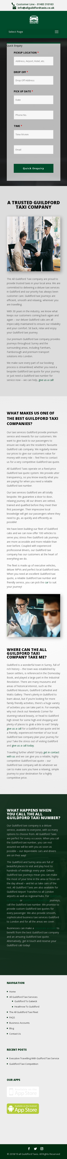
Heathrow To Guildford (26, 1006)
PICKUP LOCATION (26, 52)
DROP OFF (21, 72)
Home (12, 991)
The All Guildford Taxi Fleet (23, 1012)
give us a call (46, 380)
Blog (11, 1028)
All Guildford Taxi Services (23, 997)
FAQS (12, 1017)
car (46, 582)
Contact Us (15, 1033)
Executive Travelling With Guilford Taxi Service (34, 1058)
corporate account (45, 928)
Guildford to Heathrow (36, 900)
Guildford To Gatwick (25, 1001)
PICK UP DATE (23, 91)
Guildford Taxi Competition (23, 1063)
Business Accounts (19, 1022)
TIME (18, 126)
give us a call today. (23, 745)
